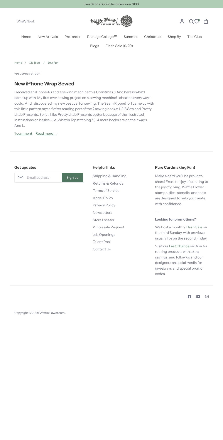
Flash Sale (194, 227)
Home (26, 36)
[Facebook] (189, 296)
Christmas (152, 36)
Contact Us (102, 249)
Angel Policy (103, 198)
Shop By (174, 36)
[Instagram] (207, 296)
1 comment (23, 133)
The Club (194, 36)
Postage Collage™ (102, 36)
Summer (131, 36)
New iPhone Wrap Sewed (44, 83)
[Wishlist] (197, 22)
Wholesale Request (108, 227)
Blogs (94, 46)
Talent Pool (102, 242)
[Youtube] (198, 296)
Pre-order (72, 36)
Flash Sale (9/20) (119, 46)
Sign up (72, 177)
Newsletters (102, 212)
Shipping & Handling (110, 176)
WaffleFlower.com (52, 312)
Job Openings (104, 234)
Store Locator (103, 220)
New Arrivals (48, 36)
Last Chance (179, 246)
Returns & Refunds (108, 183)
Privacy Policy (104, 205)
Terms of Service (106, 190)
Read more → (46, 133)
